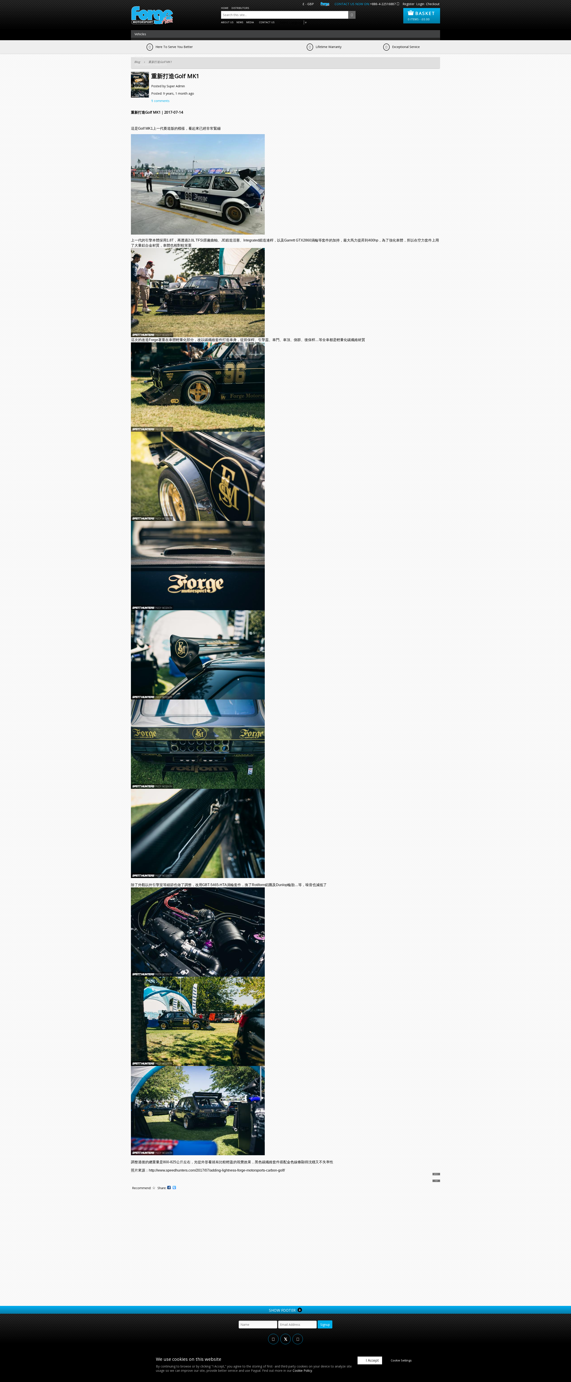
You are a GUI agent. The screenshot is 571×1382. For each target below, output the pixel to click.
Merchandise (143, 72)
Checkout (433, 4)
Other (138, 79)
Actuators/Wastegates (150, 42)
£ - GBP (308, 4)
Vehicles (140, 34)
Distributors (240, 8)
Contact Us (266, 22)
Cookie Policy (302, 1370)
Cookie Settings (401, 1360)
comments (160, 101)
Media (250, 22)
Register (408, 4)
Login (420, 4)
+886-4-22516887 (383, 4)
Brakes (139, 49)
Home (224, 8)
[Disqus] (285, 1249)
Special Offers (144, 95)
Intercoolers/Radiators (150, 64)
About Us (227, 22)
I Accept (372, 1360)
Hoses (139, 57)
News (239, 22)
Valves (139, 87)
